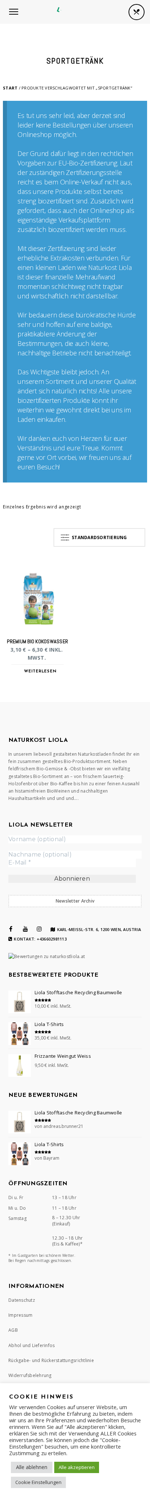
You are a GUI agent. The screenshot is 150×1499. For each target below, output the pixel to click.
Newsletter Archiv (75, 901)
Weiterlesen (40, 672)
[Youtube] (25, 929)
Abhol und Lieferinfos (31, 1345)
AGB (13, 1330)
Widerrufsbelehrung (30, 1375)
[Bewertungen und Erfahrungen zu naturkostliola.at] (46, 956)
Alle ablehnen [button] (31, 1467)
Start (10, 88)
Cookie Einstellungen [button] (38, 1482)
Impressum (20, 1315)
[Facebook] (10, 929)
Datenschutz (21, 1300)
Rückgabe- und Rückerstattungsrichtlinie (51, 1360)
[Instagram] (39, 929)
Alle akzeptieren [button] (77, 1467)
